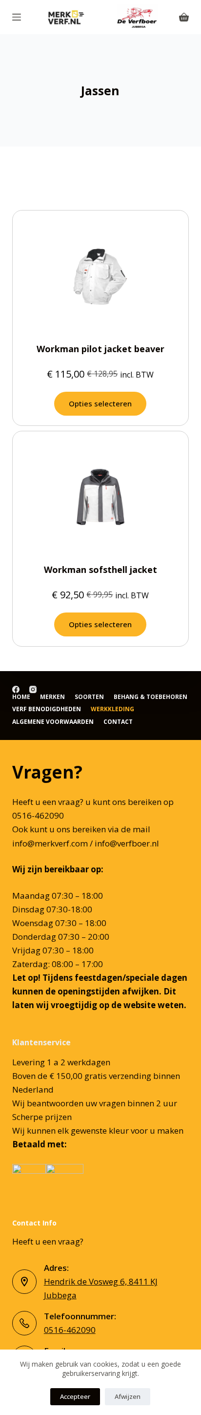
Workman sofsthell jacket (100, 569)
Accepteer (75, 1396)
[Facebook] (16, 689)
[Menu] (16, 17)
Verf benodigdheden (46, 709)
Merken (52, 697)
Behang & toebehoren (150, 697)
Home (21, 697)
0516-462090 (70, 1329)
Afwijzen (128, 1396)
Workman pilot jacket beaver (100, 349)
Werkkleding (112, 709)
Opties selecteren (100, 403)
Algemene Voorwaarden (53, 722)
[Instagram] (33, 689)
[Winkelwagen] (184, 17)
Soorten (89, 697)
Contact (118, 722)
